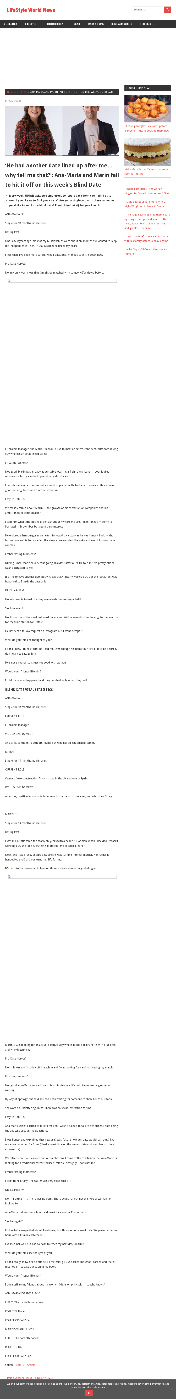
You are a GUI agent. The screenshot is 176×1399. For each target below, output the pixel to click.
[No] (171, 1389)
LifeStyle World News (31, 10)
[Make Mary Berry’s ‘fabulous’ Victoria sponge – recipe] (147, 164)
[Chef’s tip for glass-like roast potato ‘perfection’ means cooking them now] (147, 121)
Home (10, 91)
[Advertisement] (88, 54)
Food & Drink (96, 24)
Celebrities (11, 24)
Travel (76, 24)
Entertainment (56, 24)
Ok (88, 1393)
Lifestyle (30, 24)
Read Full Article (25, 1365)
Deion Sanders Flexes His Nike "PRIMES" (30, 1377)
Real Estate (147, 24)
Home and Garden (121, 24)
